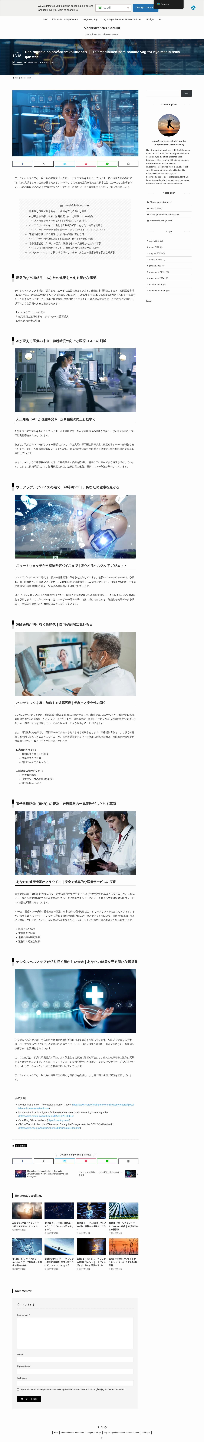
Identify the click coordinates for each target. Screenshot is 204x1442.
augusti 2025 (157, 253)
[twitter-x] (102, 1427)
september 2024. (159, 290)
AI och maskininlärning (160, 202)
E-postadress (24, 1366)
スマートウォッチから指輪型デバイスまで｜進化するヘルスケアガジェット (70, 229)
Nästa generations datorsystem (165, 214)
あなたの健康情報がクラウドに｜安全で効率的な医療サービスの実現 (66, 247)
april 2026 (156, 241)
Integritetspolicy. (94, 1433)
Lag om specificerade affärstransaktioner (121, 1433)
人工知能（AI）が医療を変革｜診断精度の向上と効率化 (60, 220)
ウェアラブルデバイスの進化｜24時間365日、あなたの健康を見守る (66, 225)
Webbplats (22, 1378)
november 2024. (158, 278)
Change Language (145, 7)
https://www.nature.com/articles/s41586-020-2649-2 (46, 1116)
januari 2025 (156, 266)
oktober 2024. (157, 284)
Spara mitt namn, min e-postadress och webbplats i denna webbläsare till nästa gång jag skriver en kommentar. (73, 1389)
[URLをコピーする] (128, 164)
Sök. (186, 93)
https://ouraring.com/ (58, 1120)
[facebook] (98, 1427)
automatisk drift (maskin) (161, 220)
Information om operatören (72, 1433)
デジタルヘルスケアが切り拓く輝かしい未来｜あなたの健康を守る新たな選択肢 (72, 252)
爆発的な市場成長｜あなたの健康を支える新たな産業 (57, 211)
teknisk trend (32, 62)
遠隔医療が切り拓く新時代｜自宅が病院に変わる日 (56, 234)
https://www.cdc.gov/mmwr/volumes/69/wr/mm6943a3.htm (49, 1128)
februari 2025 (157, 259)
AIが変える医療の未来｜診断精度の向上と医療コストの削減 (61, 216)
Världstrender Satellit (102, 28)
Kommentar (23, 1315)
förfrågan (146, 1433)
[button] (22, 164)
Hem (56, 1433)
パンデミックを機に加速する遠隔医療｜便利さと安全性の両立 (63, 238)
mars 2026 (155, 247)
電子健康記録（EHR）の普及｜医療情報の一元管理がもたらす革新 (65, 243)
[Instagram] (105, 1427)
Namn (20, 1354)
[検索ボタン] (160, 19)
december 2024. (159, 272)
